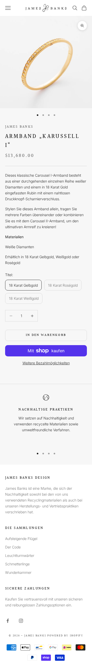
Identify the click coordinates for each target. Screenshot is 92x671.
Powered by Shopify (65, 636)
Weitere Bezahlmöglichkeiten (46, 363)
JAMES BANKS (19, 127)
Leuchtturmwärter (19, 555)
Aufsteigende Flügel (21, 538)
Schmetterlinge (17, 564)
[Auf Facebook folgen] (7, 620)
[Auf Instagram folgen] (21, 620)
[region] (46, 419)
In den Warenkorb (46, 335)
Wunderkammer (18, 572)
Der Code (13, 547)
